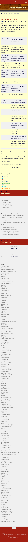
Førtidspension (4, 350)
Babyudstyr (4, 278)
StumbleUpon (6, 183)
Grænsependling (5, 369)
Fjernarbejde (4, 343)
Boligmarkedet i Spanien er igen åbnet (10, 231)
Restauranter (4, 468)
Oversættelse (4, 449)
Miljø (2, 428)
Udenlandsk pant (5, 509)
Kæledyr (3, 399)
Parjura (3, 450)
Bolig (2, 292)
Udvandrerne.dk (17, 7)
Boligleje (3, 302)
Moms (2, 431)
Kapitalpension (4, 400)
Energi (2, 337)
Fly (2, 345)
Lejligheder (3, 412)
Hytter (2, 383)
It (1, 394)
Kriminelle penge (5, 406)
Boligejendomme (5, 295)
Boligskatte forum (5, 307)
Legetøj (3, 411)
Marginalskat (4, 419)
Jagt (2, 395)
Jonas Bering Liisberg (7, 202)
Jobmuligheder (4, 397)
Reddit (4, 185)
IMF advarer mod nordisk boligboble (10, 234)
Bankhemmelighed (5, 280)
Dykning (3, 323)
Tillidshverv (4, 500)
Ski (2, 476)
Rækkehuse (4, 459)
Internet (3, 390)
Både (2, 276)
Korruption (3, 404)
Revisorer (3, 469)
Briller (2, 312)
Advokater (3, 266)
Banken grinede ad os (7, 219)
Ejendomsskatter (5, 331)
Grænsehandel (4, 368)
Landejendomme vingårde (7, 407)
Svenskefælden (5, 495)
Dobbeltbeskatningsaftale (7, 321)
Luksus (3, 416)
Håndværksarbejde (5, 375)
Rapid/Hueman (17, 536)
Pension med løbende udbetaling (9, 452)
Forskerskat (4, 359)
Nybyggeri (3, 435)
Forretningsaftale (5, 357)
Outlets (3, 444)
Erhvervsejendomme (6, 338)
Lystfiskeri (3, 418)
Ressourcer (4, 466)
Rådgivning (4, 457)
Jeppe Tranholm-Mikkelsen (8, 205)
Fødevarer (3, 349)
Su (2, 494)
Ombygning (4, 442)
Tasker (3, 499)
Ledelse (3, 409)
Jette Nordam (5, 200)
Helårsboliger (4, 376)
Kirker (2, 402)
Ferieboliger (4, 342)
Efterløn (3, 325)
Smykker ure (4, 483)
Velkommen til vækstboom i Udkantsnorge (12, 217)
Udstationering (4, 516)
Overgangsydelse (5, 445)
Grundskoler (4, 373)
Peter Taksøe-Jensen (7, 204)
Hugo (13, 537)
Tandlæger (3, 497)
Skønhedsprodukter (6, 481)
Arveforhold (4, 273)
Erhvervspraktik (5, 340)
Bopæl (2, 311)
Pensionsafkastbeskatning (7, 454)
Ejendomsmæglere (5, 328)
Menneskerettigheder (6, 425)
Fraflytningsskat (5, 362)
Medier (3, 423)
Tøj (2, 504)
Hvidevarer (4, 381)
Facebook (5, 176)
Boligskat (3, 306)
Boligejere (3, 297)
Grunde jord (4, 371)
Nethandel (3, 433)
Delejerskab (4, 318)
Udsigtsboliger (4, 514)
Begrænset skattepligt (6, 281)
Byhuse (3, 316)
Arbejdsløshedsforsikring (7, 269)
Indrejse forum (4, 387)
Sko (2, 478)
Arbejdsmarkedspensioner (7, 271)
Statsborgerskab (5, 488)
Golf (2, 366)
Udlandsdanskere (5, 513)
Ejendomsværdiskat (6, 333)
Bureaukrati (4, 314)
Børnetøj (3, 288)
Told (2, 506)
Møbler (3, 430)
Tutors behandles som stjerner (9, 233)
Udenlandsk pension (6, 511)
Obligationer (4, 437)
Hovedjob (3, 380)
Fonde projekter (5, 354)
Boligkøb (3, 299)
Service (3, 473)
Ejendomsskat (4, 330)
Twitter (4, 178)
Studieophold (4, 492)
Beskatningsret (4, 283)
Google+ (5, 180)
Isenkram (3, 392)
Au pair (3, 274)
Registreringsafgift (5, 463)
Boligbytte (3, 293)
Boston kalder (5, 220)
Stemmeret (4, 490)
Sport (2, 485)
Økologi (3, 438)
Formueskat (4, 356)
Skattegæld (4, 475)
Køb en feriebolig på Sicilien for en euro (11, 226)
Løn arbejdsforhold (5, 414)
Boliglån (3, 300)
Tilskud (3, 502)
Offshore (3, 440)
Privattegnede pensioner (7, 456)
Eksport (3, 335)
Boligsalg (3, 304)
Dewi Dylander (5, 207)
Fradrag (3, 361)
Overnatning (4, 447)
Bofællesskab (4, 290)
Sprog (2, 487)
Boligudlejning (4, 309)
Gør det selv (4, 364)
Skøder (3, 480)
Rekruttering (4, 464)
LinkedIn (5, 186)
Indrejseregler (4, 388)
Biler (2, 285)
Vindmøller (3, 519)
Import (2, 385)
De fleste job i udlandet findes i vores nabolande (13, 215)
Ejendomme (4, 326)
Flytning (3, 347)
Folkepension (4, 352)
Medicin (3, 421)
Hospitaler (3, 378)
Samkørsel (3, 471)
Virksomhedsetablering (6, 521)
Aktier (2, 268)
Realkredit (3, 461)
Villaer (2, 518)
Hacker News (6, 188)
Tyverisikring (4, 507)
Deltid (2, 319)
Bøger (2, 287)
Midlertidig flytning (5, 426)
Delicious (5, 181)
